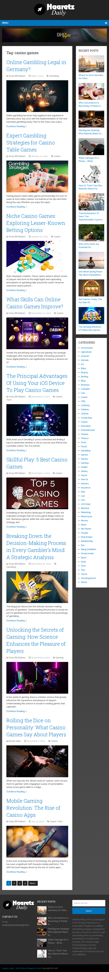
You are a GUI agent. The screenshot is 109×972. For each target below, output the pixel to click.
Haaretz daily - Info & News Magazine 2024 (21, 968)
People (84, 533)
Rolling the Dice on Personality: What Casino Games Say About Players (36, 727)
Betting (84, 376)
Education (86, 426)
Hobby (84, 471)
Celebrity (85, 405)
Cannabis (85, 389)
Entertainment (88, 430)
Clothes (85, 413)
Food (83, 442)
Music (84, 524)
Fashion (84, 434)
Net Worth (86, 529)
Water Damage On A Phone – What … (58, 941)
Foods (84, 446)
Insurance (85, 487)
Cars (83, 393)
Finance (85, 438)
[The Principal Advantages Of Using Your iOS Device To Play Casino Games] (37, 420)
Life (83, 500)
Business (85, 385)
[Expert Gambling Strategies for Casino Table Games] (37, 176)
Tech (8, 400)
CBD (83, 401)
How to (84, 479)
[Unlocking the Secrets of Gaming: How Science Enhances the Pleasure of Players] (37, 678)
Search (89, 911)
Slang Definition (88, 549)
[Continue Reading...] (16, 126)
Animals (85, 360)
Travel (84, 574)
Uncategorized (88, 578)
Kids (83, 492)
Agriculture (86, 352)
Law (83, 496)
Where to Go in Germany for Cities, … (58, 908)
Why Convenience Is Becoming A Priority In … (58, 921)
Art (82, 364)
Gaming (59, 657)
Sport (83, 557)
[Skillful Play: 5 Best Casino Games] (37, 493)
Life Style (86, 504)
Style (83, 561)
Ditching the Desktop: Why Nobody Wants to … (58, 932)
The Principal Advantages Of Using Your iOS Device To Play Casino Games (36, 383)
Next (32, 883)
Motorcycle (86, 516)
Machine (85, 508)
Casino (57, 156)
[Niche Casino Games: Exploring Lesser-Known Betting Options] (37, 257)
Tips (83, 570)
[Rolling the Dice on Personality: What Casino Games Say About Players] (37, 761)
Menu (5, 23)
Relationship (87, 541)
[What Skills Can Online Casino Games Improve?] (37, 333)
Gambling (54, 76)
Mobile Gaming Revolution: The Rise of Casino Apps (33, 807)
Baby (83, 368)
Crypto (84, 422)
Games (84, 454)
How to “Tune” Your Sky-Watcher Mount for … (58, 953)
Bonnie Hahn (14, 741)
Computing (86, 417)
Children (85, 409)
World (84, 582)
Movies (84, 520)
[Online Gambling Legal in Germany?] (37, 96)
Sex (83, 545)
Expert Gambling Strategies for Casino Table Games (30, 142)
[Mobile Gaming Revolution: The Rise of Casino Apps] (37, 841)
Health (84, 467)
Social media (87, 553)
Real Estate (86, 537)
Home (84, 475)
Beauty (84, 372)
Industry (85, 483)
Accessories (87, 348)
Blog (83, 380)
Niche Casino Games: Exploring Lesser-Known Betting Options (35, 223)
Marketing (86, 512)
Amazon (85, 356)
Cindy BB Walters (17, 76)
